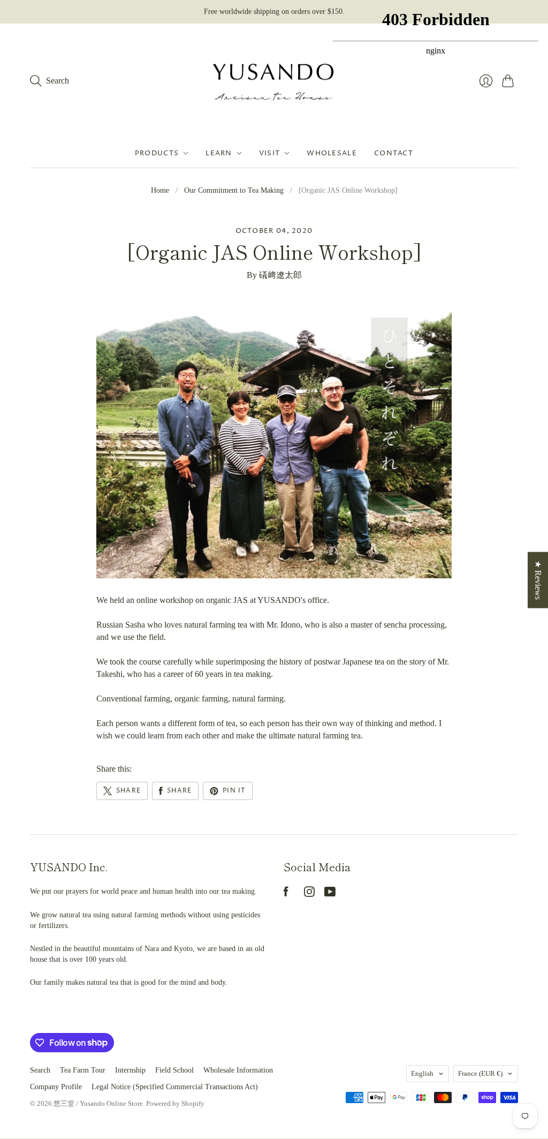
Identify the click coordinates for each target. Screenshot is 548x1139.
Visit (269, 153)
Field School (174, 1070)
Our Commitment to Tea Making (234, 190)
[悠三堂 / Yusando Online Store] (274, 81)
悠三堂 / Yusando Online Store (98, 1103)
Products (157, 153)
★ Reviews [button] (538, 579)
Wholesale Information (238, 1070)
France (480, 1073)
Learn (219, 153)
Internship (130, 1070)
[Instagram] (309, 894)
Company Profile (56, 1087)
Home (160, 190)
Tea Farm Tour (82, 1070)
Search (40, 1070)
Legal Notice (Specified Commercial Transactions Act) (175, 1087)
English (422, 1073)
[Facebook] (286, 894)
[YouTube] (330, 894)
